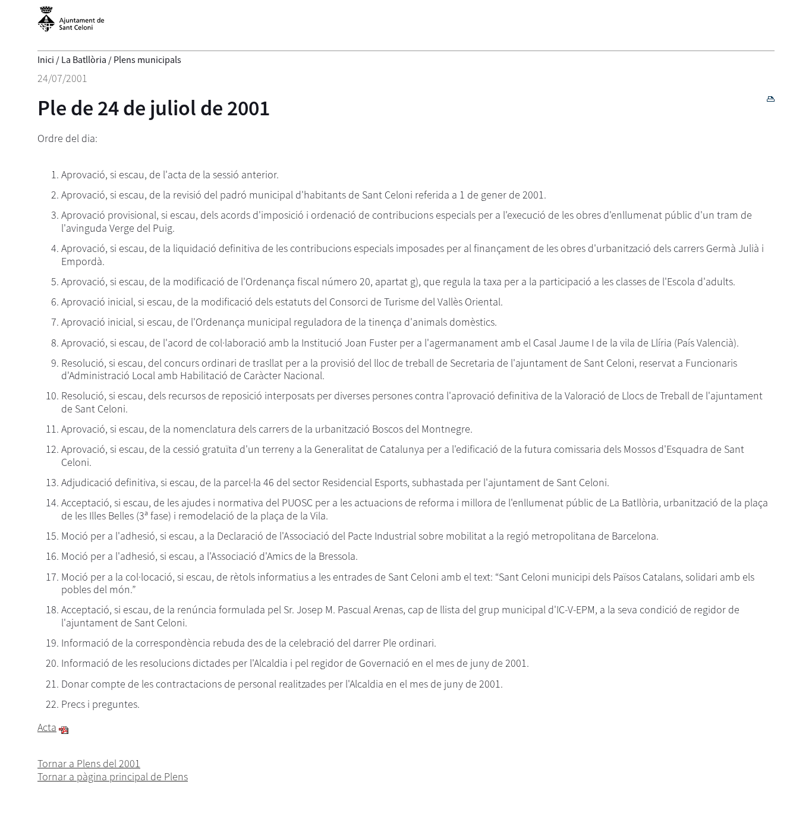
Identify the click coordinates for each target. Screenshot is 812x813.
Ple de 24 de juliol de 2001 (153, 107)
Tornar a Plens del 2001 (88, 763)
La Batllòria (83, 59)
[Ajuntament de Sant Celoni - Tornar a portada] (71, 25)
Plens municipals (147, 59)
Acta (46, 727)
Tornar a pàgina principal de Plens (112, 776)
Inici (45, 59)
